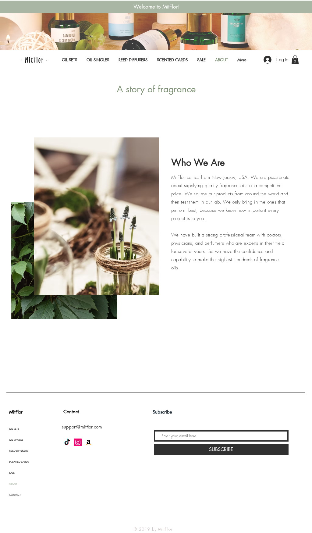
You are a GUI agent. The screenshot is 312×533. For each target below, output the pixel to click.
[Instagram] (78, 442)
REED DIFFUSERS (18, 450)
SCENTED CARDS (19, 461)
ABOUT (13, 483)
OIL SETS (14, 429)
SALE (12, 472)
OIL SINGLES (16, 440)
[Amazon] (88, 442)
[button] (295, 59)
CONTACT (15, 494)
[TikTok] (67, 442)
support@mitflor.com (82, 427)
